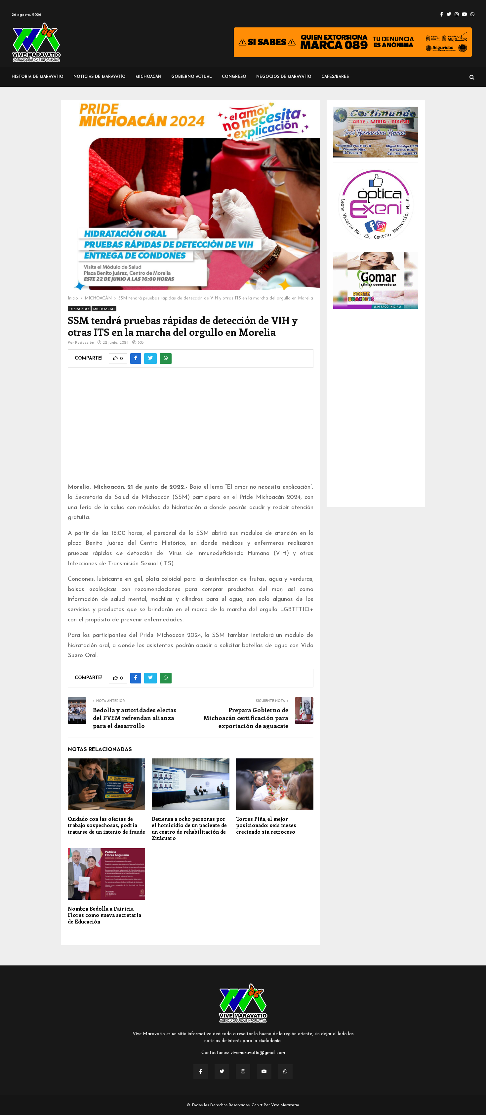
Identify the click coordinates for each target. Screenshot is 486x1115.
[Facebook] (200, 1071)
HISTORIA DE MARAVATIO (37, 77)
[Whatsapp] (285, 1071)
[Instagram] (243, 1071)
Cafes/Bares (335, 77)
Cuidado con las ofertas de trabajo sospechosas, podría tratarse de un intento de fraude (106, 825)
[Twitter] (222, 1071)
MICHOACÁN (148, 77)
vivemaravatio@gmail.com (257, 1052)
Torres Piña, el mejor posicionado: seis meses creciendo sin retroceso (266, 825)
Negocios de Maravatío (283, 77)
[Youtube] (264, 1071)
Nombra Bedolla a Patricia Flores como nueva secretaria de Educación (104, 915)
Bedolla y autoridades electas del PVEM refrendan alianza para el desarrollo (135, 718)
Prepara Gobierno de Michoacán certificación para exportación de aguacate (245, 718)
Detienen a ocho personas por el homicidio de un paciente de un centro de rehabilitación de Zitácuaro (189, 829)
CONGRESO (234, 77)
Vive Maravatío (285, 1105)
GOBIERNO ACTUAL (191, 77)
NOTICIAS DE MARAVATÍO (99, 77)
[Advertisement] (190, 429)
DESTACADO (79, 309)
